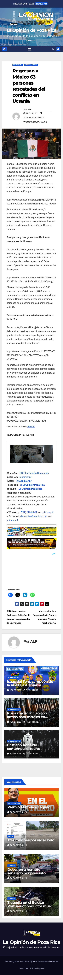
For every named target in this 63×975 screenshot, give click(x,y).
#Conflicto (28, 117)
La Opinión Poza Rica (30, 489)
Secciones (23, 968)
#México (39, 117)
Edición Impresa (37, 968)
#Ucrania (42, 122)
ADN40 (31, 426)
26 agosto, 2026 (18, 812)
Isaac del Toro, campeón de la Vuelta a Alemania (30, 683)
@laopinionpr (24, 481)
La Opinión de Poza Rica (32, 30)
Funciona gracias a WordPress (18, 961)
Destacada (17, 65)
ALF (29, 109)
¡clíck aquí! (47, 512)
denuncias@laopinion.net (33, 516)
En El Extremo (14, 803)
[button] (53, 49)
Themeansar (53, 961)
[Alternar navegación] (29, 49)
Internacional (31, 65)
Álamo (10, 836)
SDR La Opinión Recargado (34, 473)
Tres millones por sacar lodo (30, 840)
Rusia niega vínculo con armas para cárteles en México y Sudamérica (27, 717)
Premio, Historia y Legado (28, 807)
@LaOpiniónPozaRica (32, 485)
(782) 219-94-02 (29, 512)
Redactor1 (32, 690)
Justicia (11, 865)
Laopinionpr (25, 477)
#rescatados (29, 122)
